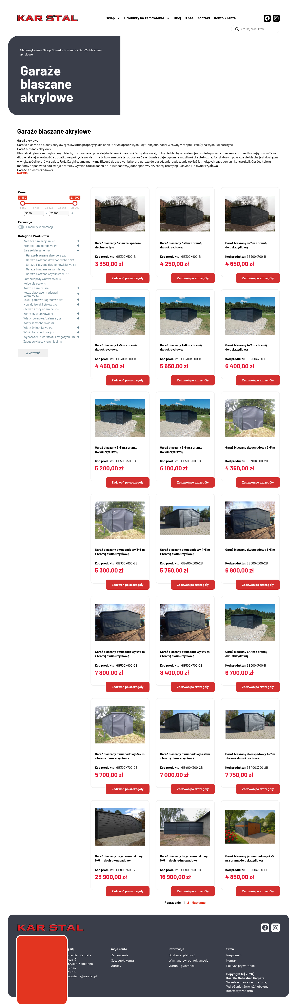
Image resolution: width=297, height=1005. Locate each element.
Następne (199, 902)
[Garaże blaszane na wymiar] (22, 269)
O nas (189, 18)
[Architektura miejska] (19, 241)
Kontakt (203, 18)
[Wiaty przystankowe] (19, 313)
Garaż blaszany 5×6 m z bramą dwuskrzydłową (181, 449)
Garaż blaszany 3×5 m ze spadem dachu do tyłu (118, 245)
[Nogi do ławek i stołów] (19, 304)
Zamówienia (119, 955)
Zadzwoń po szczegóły (127, 278)
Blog (177, 18)
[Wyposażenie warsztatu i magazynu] (19, 336)
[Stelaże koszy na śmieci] (19, 309)
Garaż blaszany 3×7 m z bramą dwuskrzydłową (246, 245)
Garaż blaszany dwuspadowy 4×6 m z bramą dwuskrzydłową (185, 756)
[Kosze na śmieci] (19, 288)
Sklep (110, 18)
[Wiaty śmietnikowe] (19, 327)
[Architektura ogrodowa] (19, 245)
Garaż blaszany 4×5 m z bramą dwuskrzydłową (116, 347)
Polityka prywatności (240, 965)
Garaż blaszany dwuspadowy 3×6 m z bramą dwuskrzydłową (120, 552)
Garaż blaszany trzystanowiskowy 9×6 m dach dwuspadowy (119, 858)
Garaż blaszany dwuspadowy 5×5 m (250, 549)
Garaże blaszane (64, 50)
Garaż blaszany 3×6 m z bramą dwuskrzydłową (181, 245)
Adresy (116, 965)
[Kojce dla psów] (19, 283)
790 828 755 (68, 972)
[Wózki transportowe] (19, 332)
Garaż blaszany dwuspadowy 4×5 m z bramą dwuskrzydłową (185, 552)
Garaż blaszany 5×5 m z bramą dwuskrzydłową (116, 449)
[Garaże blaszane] (19, 250)
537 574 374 (68, 968)
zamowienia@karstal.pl (80, 976)
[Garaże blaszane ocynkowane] (22, 273)
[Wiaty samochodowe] (19, 323)
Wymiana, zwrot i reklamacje (189, 960)
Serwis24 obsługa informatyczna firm (247, 988)
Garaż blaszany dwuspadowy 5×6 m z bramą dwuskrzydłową (120, 654)
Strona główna (30, 50)
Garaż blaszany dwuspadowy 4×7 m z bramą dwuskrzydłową (250, 756)
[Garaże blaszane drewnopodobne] (22, 259)
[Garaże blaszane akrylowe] (22, 255)
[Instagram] (276, 18)
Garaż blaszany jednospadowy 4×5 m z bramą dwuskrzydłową (249, 858)
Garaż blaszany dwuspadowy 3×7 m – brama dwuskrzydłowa (119, 756)
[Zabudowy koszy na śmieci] (19, 341)
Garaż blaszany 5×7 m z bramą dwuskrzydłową (246, 654)
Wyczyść (33, 353)
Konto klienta (225, 18)
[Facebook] (267, 18)
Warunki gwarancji (182, 965)
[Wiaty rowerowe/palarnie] (19, 318)
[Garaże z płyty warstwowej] (19, 278)
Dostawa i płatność (182, 955)
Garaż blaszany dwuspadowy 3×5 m (250, 447)
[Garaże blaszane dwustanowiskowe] (22, 264)
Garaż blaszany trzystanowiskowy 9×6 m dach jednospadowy (184, 858)
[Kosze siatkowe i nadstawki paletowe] (19, 293)
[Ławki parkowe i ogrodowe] (19, 299)
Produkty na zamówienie (144, 18)
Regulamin (233, 955)
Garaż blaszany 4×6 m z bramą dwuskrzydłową (181, 347)
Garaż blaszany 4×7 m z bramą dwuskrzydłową (246, 347)
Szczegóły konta (122, 960)
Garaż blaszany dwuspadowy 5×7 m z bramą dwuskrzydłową (185, 654)
